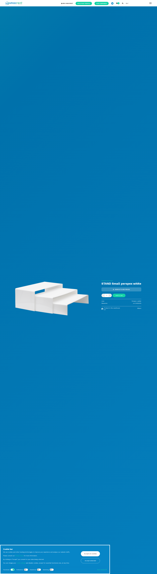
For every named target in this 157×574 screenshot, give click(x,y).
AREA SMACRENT (67, 3)
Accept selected (90, 561)
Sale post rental (83, 3)
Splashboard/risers (107, 280)
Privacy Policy (19, 555)
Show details (101, 569)
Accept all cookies (90, 554)
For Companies (101, 3)
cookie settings (21, 563)
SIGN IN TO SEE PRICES (122, 289)
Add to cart (119, 295)
